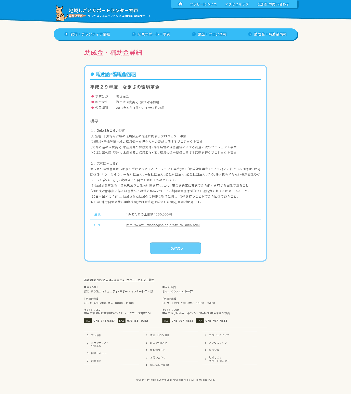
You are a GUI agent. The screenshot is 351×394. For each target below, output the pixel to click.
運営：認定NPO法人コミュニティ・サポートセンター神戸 (119, 280)
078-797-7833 (182, 321)
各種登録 (214, 350)
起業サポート (99, 353)
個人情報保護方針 (160, 365)
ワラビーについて (219, 335)
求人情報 (96, 335)
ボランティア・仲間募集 (99, 344)
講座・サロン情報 (160, 335)
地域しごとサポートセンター (219, 359)
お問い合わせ (158, 357)
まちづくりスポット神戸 (177, 291)
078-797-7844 (216, 321)
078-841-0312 (137, 321)
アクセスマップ (218, 342)
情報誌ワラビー (159, 350)
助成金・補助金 (158, 342)
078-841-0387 (104, 321)
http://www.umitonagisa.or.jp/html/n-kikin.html (163, 225)
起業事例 (96, 361)
